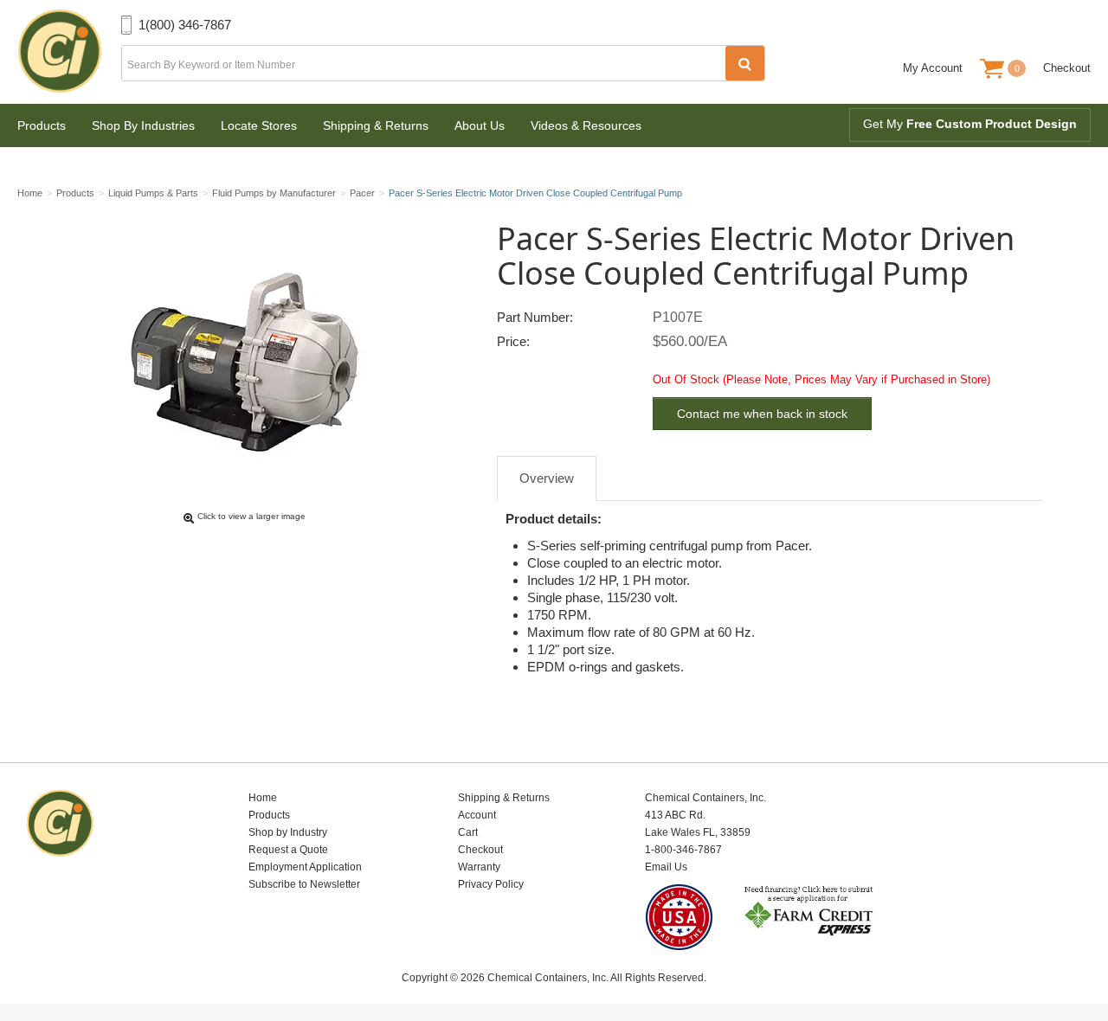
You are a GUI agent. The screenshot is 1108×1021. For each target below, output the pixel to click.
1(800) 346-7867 (184, 24)
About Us (479, 125)
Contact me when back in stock (762, 414)
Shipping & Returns (375, 125)
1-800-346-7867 (683, 850)
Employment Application (305, 867)
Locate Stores (259, 125)
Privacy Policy (491, 884)
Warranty (479, 867)
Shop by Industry (287, 832)
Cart (468, 832)
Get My (970, 124)
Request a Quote (288, 850)
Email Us (666, 867)
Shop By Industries (143, 125)
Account (477, 815)
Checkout (1067, 67)
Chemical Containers (69, 52)
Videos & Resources (586, 125)
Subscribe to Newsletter (304, 884)
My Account (933, 67)
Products (41, 125)
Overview (546, 478)
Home (262, 798)
